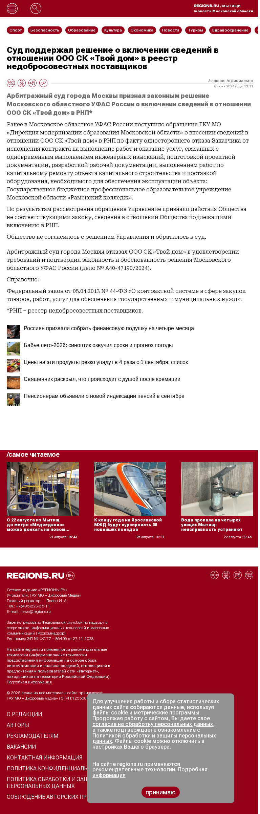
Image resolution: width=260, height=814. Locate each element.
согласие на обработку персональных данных (152, 724)
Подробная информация (29, 682)
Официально (240, 80)
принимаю (161, 792)
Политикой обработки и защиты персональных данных (154, 738)
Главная (217, 80)
